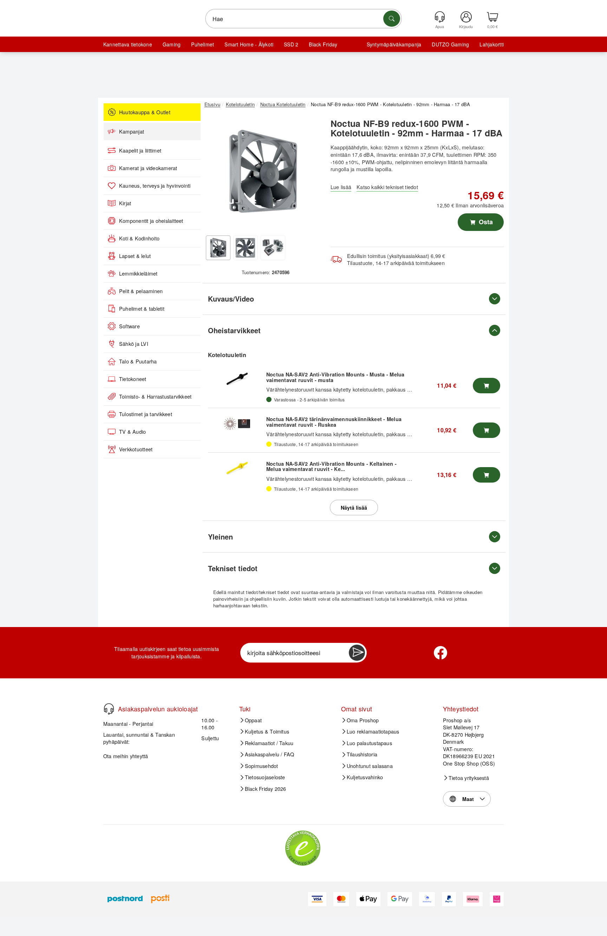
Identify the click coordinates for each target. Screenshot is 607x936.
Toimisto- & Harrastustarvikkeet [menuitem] (155, 396)
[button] (263, 171)
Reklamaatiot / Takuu (269, 743)
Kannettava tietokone (127, 44)
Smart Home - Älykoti (248, 44)
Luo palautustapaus (369, 743)
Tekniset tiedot (232, 568)
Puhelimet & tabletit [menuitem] (141, 308)
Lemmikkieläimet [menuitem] (138, 273)
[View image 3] (273, 247)
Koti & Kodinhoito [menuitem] (139, 238)
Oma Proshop (363, 720)
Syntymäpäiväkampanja (394, 44)
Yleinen (220, 536)
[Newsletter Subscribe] (357, 653)
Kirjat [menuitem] (125, 203)
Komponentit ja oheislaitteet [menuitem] (151, 220)
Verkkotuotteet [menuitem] (135, 449)
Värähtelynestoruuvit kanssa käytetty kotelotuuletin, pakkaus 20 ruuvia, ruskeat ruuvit (364, 434)
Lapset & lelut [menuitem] (135, 255)
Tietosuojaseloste (265, 777)
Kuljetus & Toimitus (267, 731)
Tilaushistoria (362, 754)
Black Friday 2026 (265, 788)
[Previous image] (215, 173)
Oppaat (253, 720)
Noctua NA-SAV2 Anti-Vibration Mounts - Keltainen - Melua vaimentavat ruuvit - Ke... (331, 466)
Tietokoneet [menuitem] (132, 378)
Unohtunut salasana (370, 765)
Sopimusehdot (261, 765)
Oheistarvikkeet (234, 330)
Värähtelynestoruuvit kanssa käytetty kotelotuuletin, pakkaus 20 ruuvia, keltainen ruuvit (366, 478)
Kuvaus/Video (231, 298)
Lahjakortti (491, 44)
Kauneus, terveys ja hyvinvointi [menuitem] (154, 185)
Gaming (172, 44)
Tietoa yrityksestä (469, 777)
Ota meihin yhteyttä (125, 756)
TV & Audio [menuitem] (132, 431)
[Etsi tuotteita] (391, 19)
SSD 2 (291, 44)
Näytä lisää (354, 507)
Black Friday (323, 44)
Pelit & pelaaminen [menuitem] (141, 291)
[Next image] (311, 173)
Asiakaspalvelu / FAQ (269, 754)
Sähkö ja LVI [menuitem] (133, 343)
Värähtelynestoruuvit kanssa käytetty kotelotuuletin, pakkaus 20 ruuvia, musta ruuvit (363, 389)
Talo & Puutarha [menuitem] (138, 361)
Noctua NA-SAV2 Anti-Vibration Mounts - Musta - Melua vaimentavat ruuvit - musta (335, 377)
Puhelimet (202, 44)
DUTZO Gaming (450, 44)
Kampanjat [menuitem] (131, 131)
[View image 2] (245, 247)
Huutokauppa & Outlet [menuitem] (144, 112)
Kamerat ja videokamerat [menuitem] (148, 168)
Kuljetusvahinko (365, 777)
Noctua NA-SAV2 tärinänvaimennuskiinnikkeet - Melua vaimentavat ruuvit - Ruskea (334, 421)
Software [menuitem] (129, 326)
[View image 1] (218, 247)
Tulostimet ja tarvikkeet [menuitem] (145, 414)
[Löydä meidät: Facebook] (440, 653)
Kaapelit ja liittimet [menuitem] (140, 150)
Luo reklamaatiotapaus (373, 731)
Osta (485, 221)
